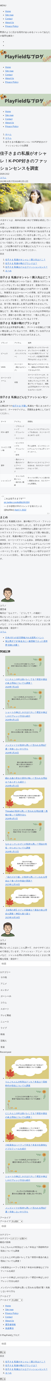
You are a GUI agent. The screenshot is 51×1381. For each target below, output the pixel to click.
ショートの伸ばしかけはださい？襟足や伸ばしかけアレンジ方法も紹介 (25, 1279)
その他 (4, 977)
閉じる (2, 1352)
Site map (9, 15)
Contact (8, 19)
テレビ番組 (6, 1015)
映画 (3, 1034)
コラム (3, 178)
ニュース (5, 1022)
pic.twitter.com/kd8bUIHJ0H (17, 502)
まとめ (8, 271)
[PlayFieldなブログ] (25, 61)
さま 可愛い (22, 406)
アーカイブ (5, 1221)
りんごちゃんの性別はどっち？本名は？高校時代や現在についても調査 (25, 1249)
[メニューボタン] (0, 92)
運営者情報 (10, 1324)
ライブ (4, 1028)
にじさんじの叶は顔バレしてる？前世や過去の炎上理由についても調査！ (25, 1259)
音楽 (3, 1047)
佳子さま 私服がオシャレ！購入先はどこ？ (25, 260)
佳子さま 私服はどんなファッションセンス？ (26, 267)
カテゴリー (5, 1238)
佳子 (15, 406)
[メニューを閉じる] (0, 2)
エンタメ (5, 990)
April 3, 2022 (20, 510)
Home (8, 11)
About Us (9, 22)
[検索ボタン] (0, 88)
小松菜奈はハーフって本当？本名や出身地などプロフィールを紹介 (25, 1269)
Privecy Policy (11, 1313)
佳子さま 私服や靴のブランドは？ (21, 263)
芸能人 (4, 1041)
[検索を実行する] (0, 1231)
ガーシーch (6, 996)
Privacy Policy (11, 26)
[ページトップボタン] (0, 1339)
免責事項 (9, 1328)
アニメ (4, 984)
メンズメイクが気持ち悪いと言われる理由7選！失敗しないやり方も (25, 1289)
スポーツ (5, 1009)
